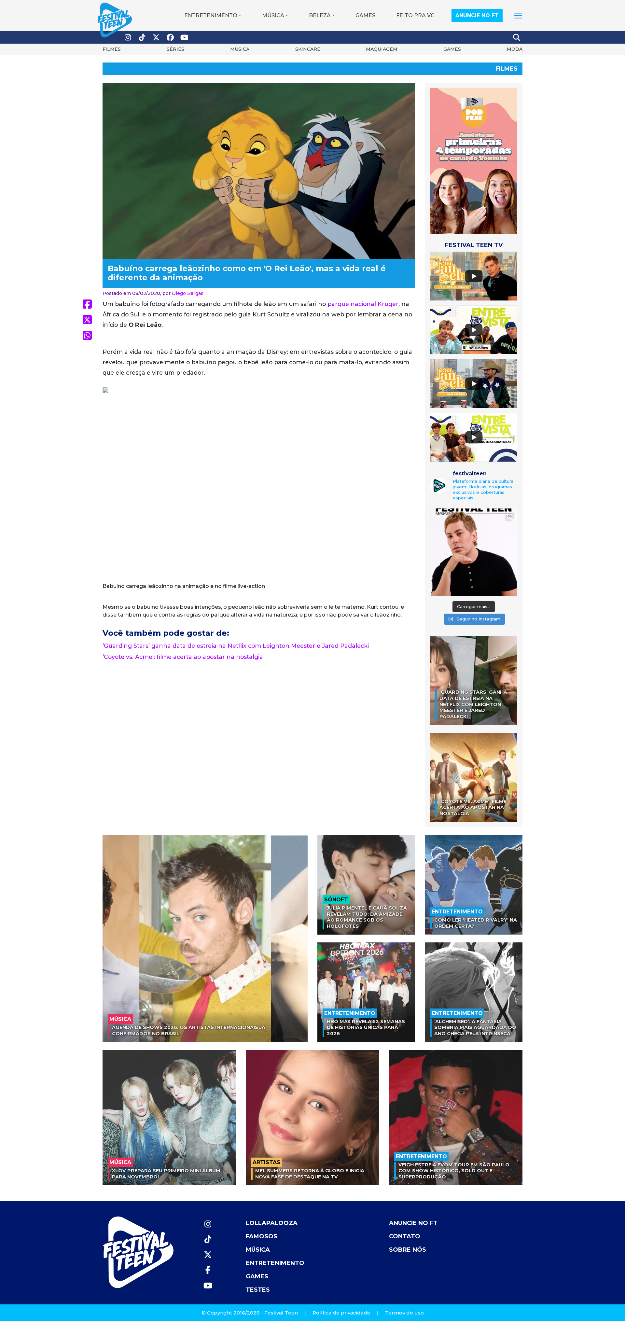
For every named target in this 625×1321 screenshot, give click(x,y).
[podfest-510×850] (473, 161)
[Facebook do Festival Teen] (170, 37)
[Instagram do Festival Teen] (127, 37)
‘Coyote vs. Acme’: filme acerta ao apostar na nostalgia (183, 656)
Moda (514, 49)
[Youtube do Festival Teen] (184, 37)
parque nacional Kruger (362, 303)
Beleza (320, 15)
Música (273, 15)
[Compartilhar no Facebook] (87, 304)
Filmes (112, 49)
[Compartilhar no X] (87, 319)
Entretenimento (210, 15)
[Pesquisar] (517, 37)
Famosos (261, 1236)
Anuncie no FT (477, 15)
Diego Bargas (187, 293)
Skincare (307, 49)
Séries (175, 49)
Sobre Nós (407, 1249)
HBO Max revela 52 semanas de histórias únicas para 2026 (366, 1027)
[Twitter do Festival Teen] (156, 37)
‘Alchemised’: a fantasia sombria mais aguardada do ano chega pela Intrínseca (475, 1027)
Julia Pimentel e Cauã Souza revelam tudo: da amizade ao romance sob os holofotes (367, 917)
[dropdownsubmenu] (518, 15)
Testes (258, 1289)
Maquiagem (381, 49)
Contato (404, 1236)
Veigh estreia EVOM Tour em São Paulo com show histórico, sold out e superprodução (453, 1171)
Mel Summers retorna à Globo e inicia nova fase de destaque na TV (309, 1174)
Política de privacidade (341, 1313)
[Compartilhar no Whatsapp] (87, 335)
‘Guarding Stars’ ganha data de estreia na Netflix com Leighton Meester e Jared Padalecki (236, 645)
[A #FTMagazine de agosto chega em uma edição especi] (473, 552)
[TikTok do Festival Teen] (142, 37)
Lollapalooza (272, 1223)
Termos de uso (404, 1313)
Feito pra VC (415, 15)
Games (365, 15)
